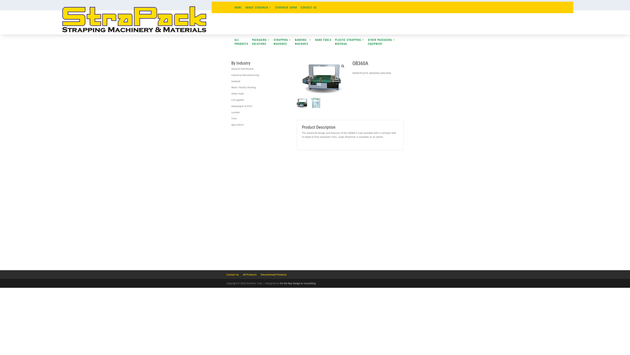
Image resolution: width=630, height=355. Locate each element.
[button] (343, 66)
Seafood (235, 81)
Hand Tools (323, 40)
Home (238, 7)
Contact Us (309, 7)
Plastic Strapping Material (348, 42)
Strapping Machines (281, 42)
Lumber (235, 112)
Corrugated (237, 99)
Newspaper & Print (241, 106)
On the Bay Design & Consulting (298, 283)
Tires (234, 118)
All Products (241, 42)
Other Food (237, 93)
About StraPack (256, 7)
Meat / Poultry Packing (243, 87)
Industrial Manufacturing (245, 75)
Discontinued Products (274, 274)
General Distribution (242, 68)
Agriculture (237, 124)
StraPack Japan (286, 7)
